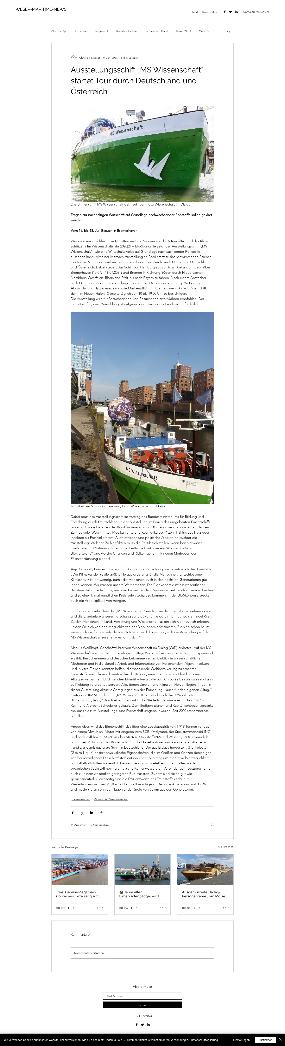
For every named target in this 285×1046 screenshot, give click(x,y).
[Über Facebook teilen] (72, 813)
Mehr (202, 31)
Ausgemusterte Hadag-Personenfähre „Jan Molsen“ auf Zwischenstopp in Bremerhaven (205, 894)
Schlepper (81, 31)
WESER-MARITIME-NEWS (41, 9)
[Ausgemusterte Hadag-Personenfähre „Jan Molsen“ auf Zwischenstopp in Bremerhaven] (205, 869)
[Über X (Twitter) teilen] (82, 813)
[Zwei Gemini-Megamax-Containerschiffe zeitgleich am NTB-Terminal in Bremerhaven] (80, 869)
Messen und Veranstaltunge (111, 799)
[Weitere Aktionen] (212, 57)
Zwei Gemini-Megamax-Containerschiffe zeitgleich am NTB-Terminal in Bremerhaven (78, 894)
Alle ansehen (226, 846)
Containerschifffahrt (156, 31)
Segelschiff (102, 31)
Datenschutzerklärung (204, 1040)
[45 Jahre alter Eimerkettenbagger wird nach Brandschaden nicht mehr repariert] (143, 869)
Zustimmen (265, 1040)
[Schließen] (280, 1040)
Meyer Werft (183, 31)
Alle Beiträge (59, 31)
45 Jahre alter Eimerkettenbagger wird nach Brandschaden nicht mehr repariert (140, 894)
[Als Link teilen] (101, 813)
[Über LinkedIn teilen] (91, 813)
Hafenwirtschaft (81, 799)
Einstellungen (241, 1040)
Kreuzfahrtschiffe (126, 31)
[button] (256, 12)
